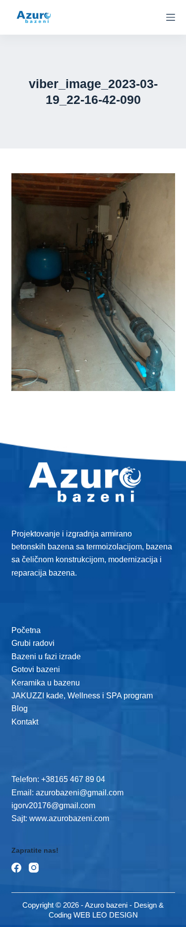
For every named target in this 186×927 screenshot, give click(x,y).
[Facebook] (16, 868)
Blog (19, 708)
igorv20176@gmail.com (53, 805)
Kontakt (24, 722)
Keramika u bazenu (45, 683)
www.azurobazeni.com (68, 818)
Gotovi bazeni (35, 669)
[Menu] (170, 17)
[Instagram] (34, 868)
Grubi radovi (33, 643)
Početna (26, 630)
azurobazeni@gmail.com (80, 792)
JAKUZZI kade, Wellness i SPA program (82, 695)
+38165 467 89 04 (73, 779)
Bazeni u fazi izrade (46, 656)
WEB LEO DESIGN (105, 915)
